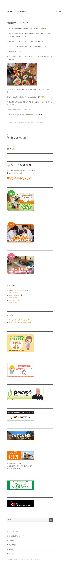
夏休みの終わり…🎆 (15, 295)
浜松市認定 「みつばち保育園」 (22, 559)
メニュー (59, 11)
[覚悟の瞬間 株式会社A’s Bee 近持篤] (30, 394)
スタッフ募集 (11, 545)
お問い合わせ (11, 554)
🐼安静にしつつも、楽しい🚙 (19, 290)
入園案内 (10, 549)
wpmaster (9, 122)
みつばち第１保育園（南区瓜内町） (20, 320)
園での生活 (10, 540)
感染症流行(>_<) (14, 300)
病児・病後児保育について (16, 536)
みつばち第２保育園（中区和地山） (32, 122)
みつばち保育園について (15, 531)
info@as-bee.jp (18, 173)
